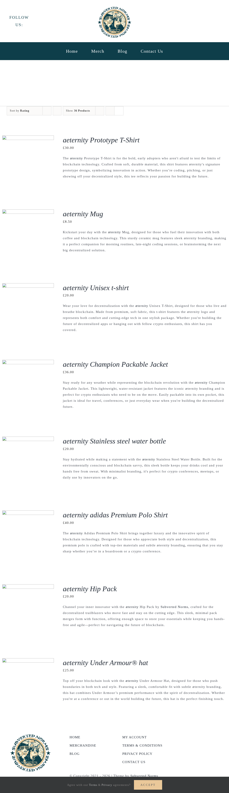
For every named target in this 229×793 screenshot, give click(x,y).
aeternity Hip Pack (90, 589)
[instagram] (50, 21)
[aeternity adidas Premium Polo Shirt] (28, 513)
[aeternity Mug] (28, 212)
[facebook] (34, 21)
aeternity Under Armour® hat (105, 663)
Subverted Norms (174, 607)
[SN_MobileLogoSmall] (114, 8)
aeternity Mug (83, 214)
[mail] (58, 21)
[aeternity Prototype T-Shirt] (28, 138)
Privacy (107, 785)
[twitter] (42, 21)
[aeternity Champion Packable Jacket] (28, 362)
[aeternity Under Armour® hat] (28, 661)
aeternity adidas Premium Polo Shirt (115, 515)
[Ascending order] (57, 110)
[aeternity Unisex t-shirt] (28, 286)
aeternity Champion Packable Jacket (115, 364)
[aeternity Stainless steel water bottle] (28, 439)
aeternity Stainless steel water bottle (114, 441)
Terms (93, 785)
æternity (76, 158)
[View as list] (118, 110)
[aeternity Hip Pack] (28, 587)
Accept (148, 785)
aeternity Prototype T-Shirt (101, 140)
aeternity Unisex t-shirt (96, 288)
